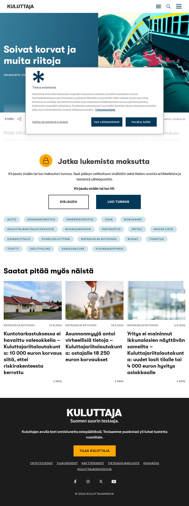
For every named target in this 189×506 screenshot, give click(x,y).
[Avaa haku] (168, 6)
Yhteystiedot (41, 463)
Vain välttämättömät (107, 121)
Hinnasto (151, 463)
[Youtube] (113, 481)
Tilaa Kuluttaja (95, 451)
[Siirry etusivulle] (20, 6)
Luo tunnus (118, 202)
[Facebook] (75, 481)
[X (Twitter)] (100, 481)
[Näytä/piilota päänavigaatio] (178, 6)
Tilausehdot (67, 463)
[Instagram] (88, 481)
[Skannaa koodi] (158, 6)
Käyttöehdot (93, 463)
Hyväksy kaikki (141, 121)
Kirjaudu (68, 202)
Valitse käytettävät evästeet (50, 121)
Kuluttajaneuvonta (94, 469)
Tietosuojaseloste (124, 463)
